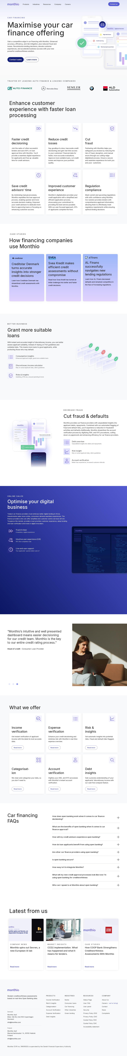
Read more (18, 748)
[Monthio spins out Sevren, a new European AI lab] (26, 944)
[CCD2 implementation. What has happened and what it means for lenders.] (63, 944)
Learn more (32, 59)
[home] (13, 4)
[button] (26, 4)
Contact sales (15, 59)
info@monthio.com (14, 1022)
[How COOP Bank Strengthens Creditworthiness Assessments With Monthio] (100, 944)
